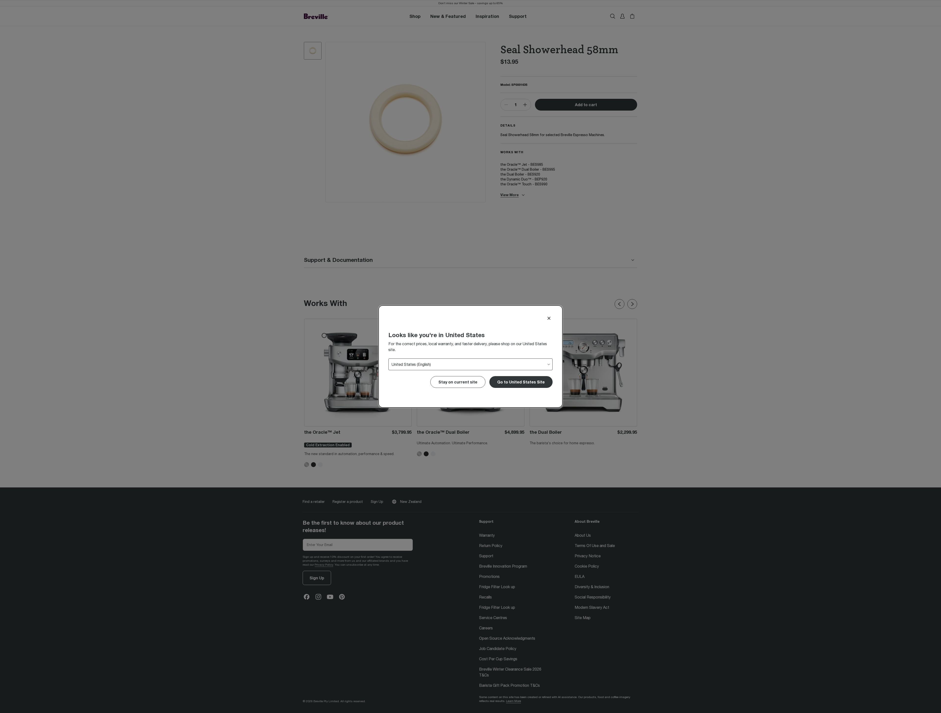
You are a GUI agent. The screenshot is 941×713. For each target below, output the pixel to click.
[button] (521, 382)
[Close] (549, 318)
